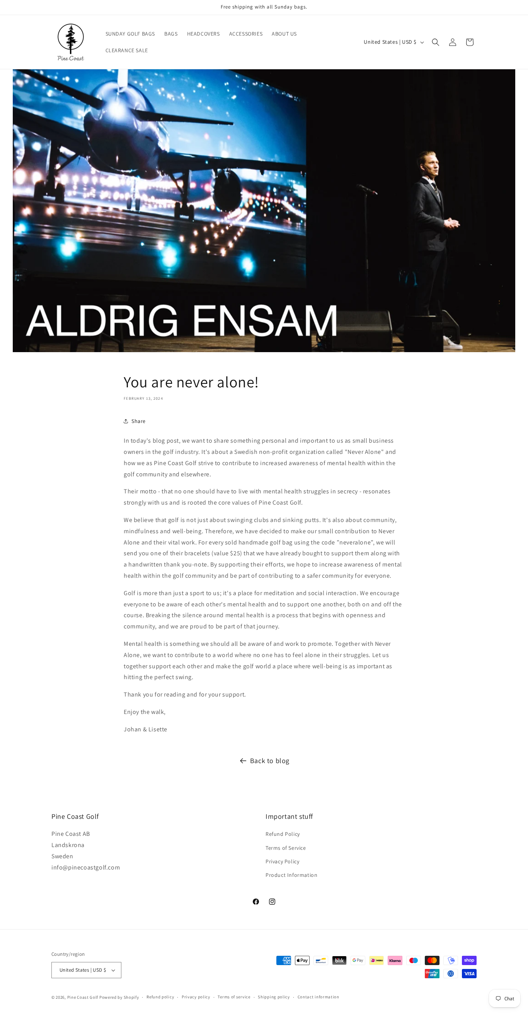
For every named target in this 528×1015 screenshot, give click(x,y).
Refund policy (160, 997)
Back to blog (270, 760)
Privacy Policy (282, 861)
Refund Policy (283, 833)
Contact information (318, 997)
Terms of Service (286, 847)
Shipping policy (274, 997)
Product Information (291, 874)
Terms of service (234, 997)
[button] (435, 42)
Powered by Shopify (119, 997)
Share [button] (138, 421)
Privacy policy (196, 997)
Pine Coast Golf (83, 997)
